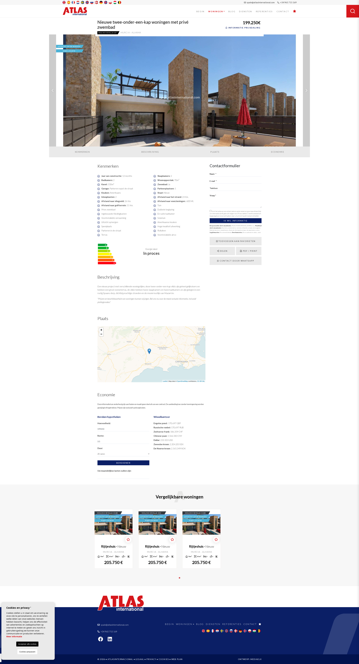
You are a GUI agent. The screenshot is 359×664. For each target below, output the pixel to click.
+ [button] (101, 330)
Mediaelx (256, 659)
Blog (231, 11)
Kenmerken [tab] (82, 152)
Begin (200, 11)
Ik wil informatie (236, 220)
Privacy (151, 659)
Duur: (100, 448)
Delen (223, 251)
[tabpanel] (114, 538)
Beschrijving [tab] (150, 152)
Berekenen (123, 463)
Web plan (177, 659)
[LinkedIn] (111, 640)
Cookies (164, 659)
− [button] (101, 334)
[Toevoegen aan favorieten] (128, 540)
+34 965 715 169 (288, 2)
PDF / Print (249, 251)
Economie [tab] (277, 152)
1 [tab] (179, 578)
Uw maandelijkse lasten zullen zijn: (114, 470)
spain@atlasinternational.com (260, 2)
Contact (283, 11)
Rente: (100, 435)
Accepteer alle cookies (27, 644)
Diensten (245, 11)
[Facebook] (101, 640)
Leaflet (165, 381)
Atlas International (76, 11)
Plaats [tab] (214, 152)
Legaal (139, 659)
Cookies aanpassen (27, 651)
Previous (52, 90)
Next (306, 90)
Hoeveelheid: (104, 423)
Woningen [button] (215, 11)
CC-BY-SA (200, 381)
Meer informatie (14, 636)
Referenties (264, 11)
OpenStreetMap (182, 381)
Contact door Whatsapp (236, 261)
